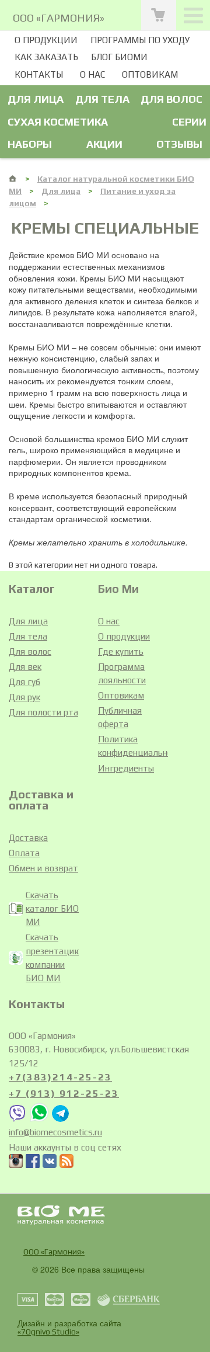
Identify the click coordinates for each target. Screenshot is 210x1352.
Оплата (24, 853)
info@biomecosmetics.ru (55, 1132)
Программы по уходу (140, 40)
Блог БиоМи (119, 57)
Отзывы (179, 144)
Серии (189, 122)
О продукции (46, 40)
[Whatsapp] (39, 1118)
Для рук (24, 697)
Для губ (24, 682)
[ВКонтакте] (50, 1163)
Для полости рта (43, 712)
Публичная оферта (120, 717)
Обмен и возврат (43, 868)
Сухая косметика (58, 122)
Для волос (171, 99)
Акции (104, 144)
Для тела (102, 99)
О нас (92, 74)
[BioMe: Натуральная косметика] (13, 178)
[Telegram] (60, 1118)
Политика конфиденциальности (133, 745)
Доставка (28, 838)
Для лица (36, 99)
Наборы (30, 144)
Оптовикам (150, 74)
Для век (25, 667)
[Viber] (17, 1118)
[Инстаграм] (16, 1163)
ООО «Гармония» (54, 1251)
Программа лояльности (122, 673)
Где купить (121, 651)
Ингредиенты (126, 768)
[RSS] (67, 1163)
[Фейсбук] (33, 1163)
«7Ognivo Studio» (48, 1331)
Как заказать (46, 57)
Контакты (39, 74)
